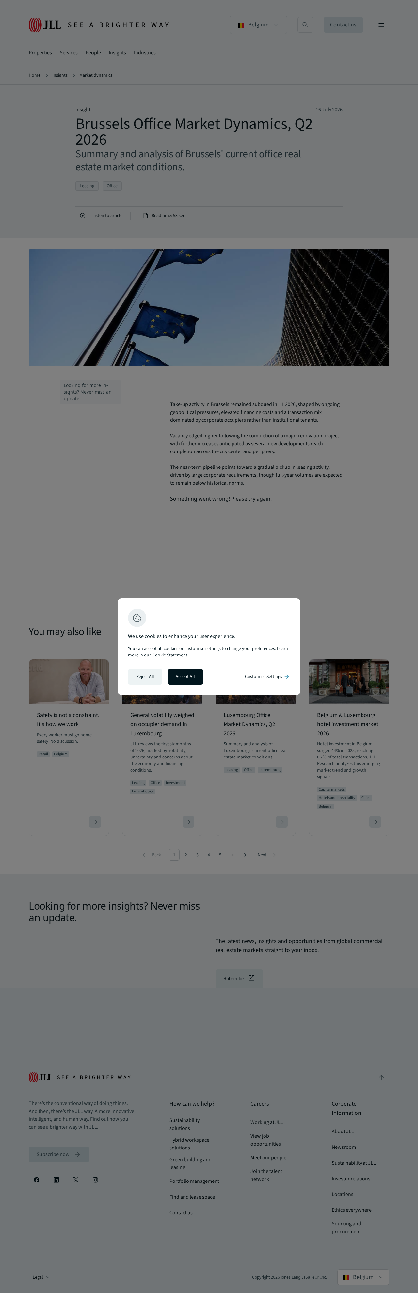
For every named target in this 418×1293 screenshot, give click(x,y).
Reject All (145, 676)
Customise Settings (267, 677)
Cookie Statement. (170, 655)
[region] (209, 646)
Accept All (185, 676)
